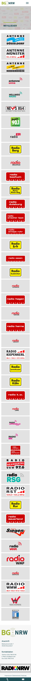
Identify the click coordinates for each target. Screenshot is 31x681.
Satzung (23, 675)
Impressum (8, 675)
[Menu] (27, 3)
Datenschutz (16, 675)
